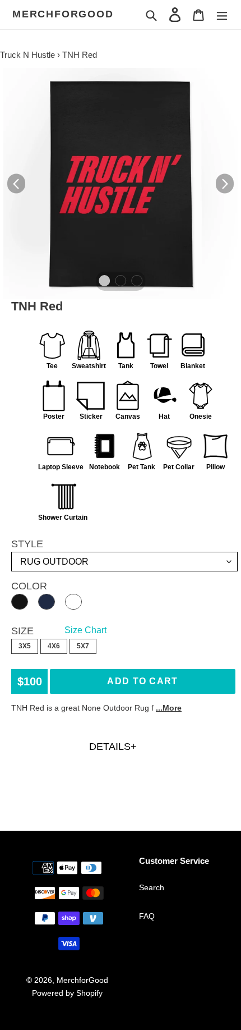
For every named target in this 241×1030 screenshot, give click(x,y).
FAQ (147, 916)
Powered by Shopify (67, 992)
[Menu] (222, 14)
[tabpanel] (120, 183)
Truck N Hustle (27, 54)
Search (151, 887)
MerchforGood (63, 14)
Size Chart (85, 630)
